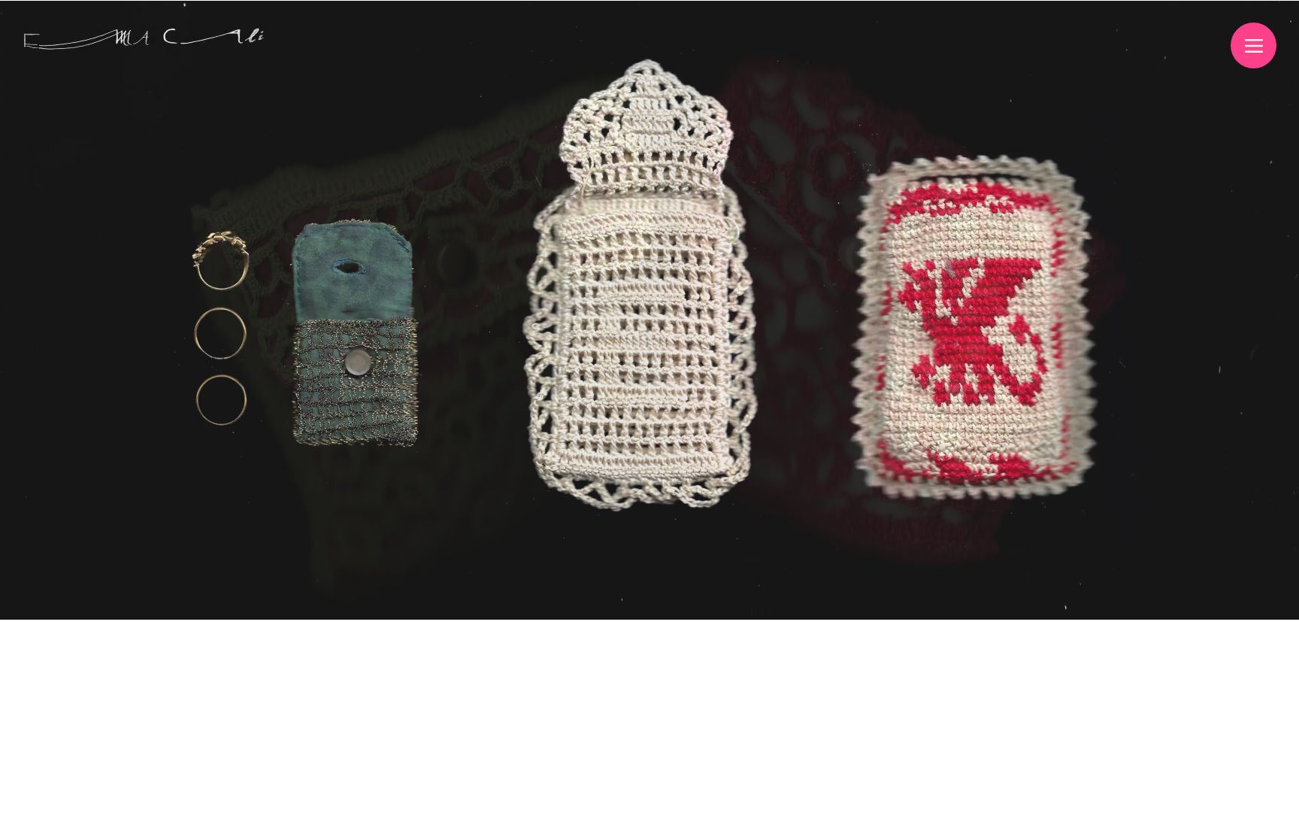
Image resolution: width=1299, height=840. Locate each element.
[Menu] (1253, 45)
